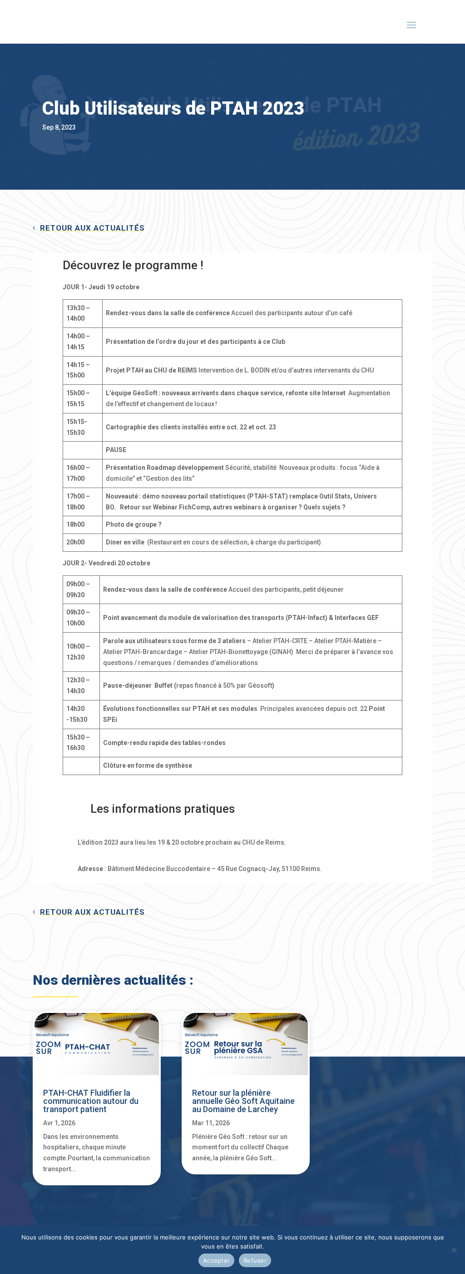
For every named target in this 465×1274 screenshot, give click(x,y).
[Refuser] (453, 1249)
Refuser (255, 1260)
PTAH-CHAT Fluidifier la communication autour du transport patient (91, 1101)
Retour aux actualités (92, 227)
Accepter (216, 1260)
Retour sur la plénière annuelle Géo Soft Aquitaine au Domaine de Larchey (243, 1101)
